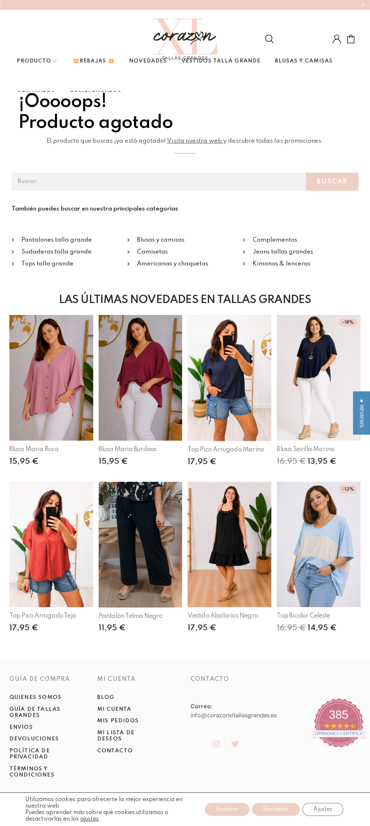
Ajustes (322, 809)
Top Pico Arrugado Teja (42, 616)
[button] (361, 413)
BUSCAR (332, 181)
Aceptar (227, 809)
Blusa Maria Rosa (34, 449)
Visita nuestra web (194, 141)
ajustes (89, 819)
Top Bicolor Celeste (303, 616)
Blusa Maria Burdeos (128, 449)
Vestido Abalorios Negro (223, 616)
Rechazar (276, 809)
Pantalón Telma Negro (131, 616)
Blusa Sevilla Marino (305, 449)
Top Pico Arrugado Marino (226, 449)
